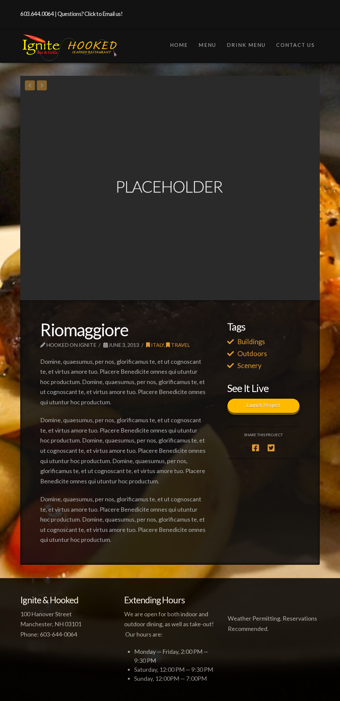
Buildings (251, 342)
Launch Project (263, 405)
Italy (157, 345)
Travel (180, 345)
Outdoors (252, 353)
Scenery (249, 365)
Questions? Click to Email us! (90, 13)
